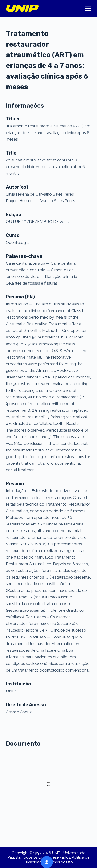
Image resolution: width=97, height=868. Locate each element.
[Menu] (88, 8)
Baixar (45, 861)
